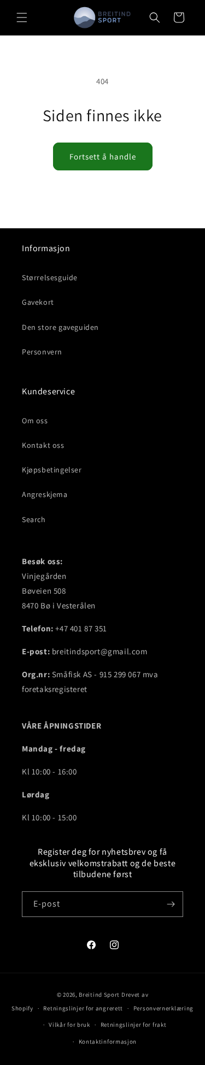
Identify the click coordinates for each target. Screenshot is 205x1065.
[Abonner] (171, 904)
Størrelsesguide (50, 277)
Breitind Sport (99, 994)
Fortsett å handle (102, 156)
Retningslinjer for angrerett (83, 1008)
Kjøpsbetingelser (52, 470)
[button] (22, 17)
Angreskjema (45, 494)
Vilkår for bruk (69, 1024)
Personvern (42, 352)
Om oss (35, 420)
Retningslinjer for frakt (134, 1024)
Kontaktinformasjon (108, 1041)
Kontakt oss (43, 445)
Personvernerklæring (163, 1008)
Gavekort (38, 302)
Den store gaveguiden (60, 327)
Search (34, 519)
